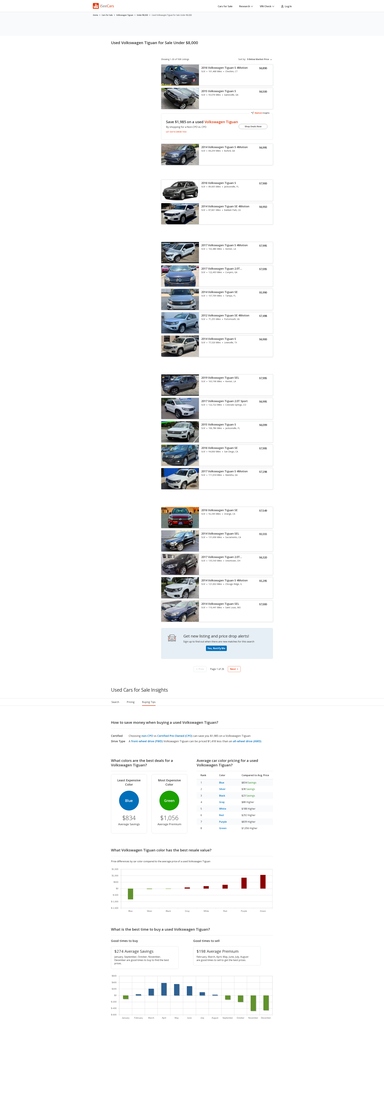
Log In (288, 6)
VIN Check (265, 6)
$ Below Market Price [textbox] (258, 59)
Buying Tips (149, 702)
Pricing (131, 702)
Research (244, 6)
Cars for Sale (225, 6)
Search (115, 702)
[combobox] (260, 59)
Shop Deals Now (253, 126)
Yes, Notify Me (216, 648)
